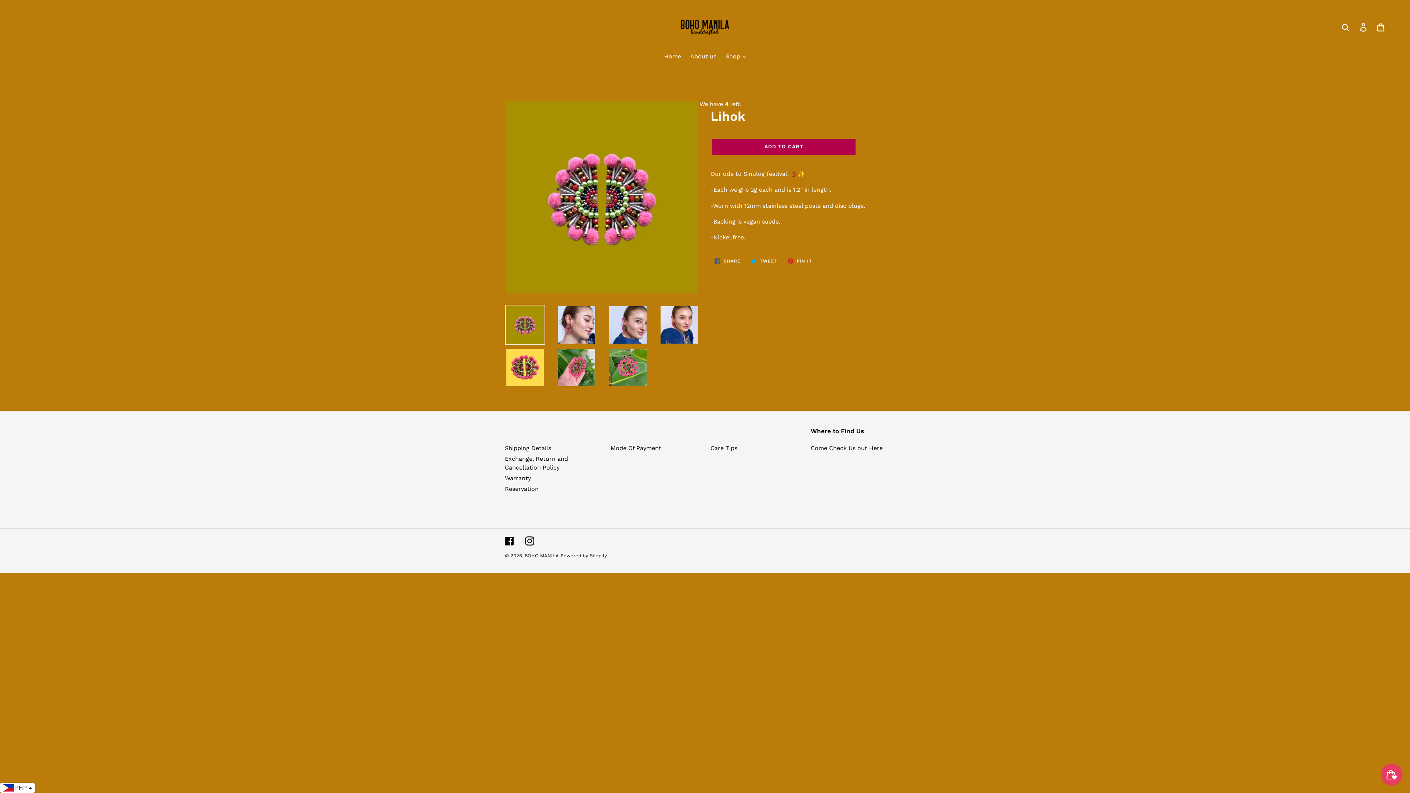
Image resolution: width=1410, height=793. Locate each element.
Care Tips (724, 448)
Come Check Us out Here (847, 448)
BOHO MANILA (542, 555)
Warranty (518, 478)
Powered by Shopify (584, 555)
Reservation (522, 488)
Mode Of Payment (636, 448)
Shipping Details (528, 448)
